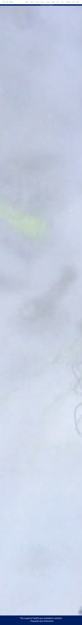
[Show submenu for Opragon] (28, 2)
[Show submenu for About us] (64, 2)
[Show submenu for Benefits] (33, 2)
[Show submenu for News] (58, 2)
